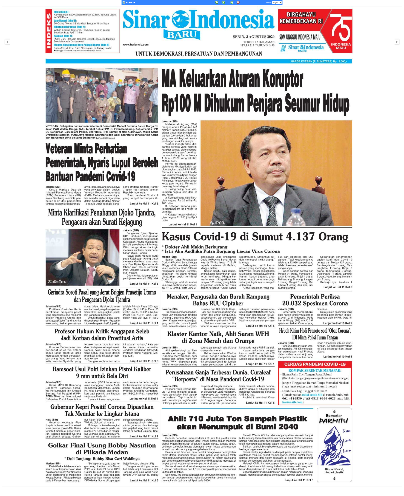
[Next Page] (398, 45)
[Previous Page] (223, 2)
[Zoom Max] (216, 2)
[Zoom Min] (238, 2)
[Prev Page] (6, 45)
